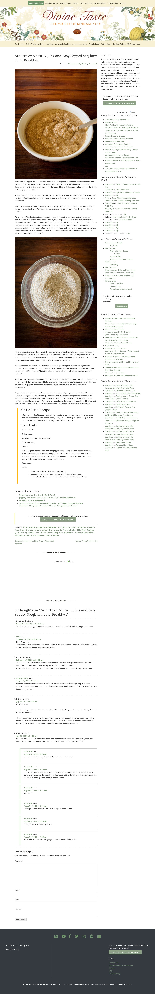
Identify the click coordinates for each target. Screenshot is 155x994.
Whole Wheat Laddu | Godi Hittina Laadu (122, 367)
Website (18, 909)
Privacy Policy (114, 973)
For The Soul (110, 267)
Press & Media (100, 3)
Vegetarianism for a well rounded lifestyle (122, 158)
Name (17, 890)
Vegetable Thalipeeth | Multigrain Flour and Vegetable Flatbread (48, 506)
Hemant (37, 530)
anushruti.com (65, 3)
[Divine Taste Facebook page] (71, 937)
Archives (50, 44)
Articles (112, 968)
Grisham (29, 530)
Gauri (107, 198)
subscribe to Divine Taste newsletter (58, 519)
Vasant (56, 535)
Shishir (50, 533)
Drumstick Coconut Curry (115, 373)
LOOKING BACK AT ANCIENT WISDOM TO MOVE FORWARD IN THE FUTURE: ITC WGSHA (122, 130)
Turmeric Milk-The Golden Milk (128, 393)
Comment (18, 861)
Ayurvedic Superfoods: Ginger (117, 155)
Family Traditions (117, 283)
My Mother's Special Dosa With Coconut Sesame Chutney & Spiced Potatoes (122, 420)
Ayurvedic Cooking (63, 44)
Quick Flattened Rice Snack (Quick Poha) (37, 495)
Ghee (22, 530)
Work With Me (86, 3)
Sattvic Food (106, 44)
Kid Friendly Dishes (68, 530)
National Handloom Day (115, 141)
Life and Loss (115, 286)
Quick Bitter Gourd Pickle (126, 401)
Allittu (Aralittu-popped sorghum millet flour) (42, 527)
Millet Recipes (87, 530)
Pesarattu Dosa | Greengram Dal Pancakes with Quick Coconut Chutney (51, 503)
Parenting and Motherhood (121, 289)
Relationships (110, 281)
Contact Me (113, 963)
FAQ (110, 971)
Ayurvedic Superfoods (119, 251)
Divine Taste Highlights (35, 44)
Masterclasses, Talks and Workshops (120, 270)
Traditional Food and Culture (121, 259)
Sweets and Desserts (35, 535)
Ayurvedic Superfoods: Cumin (117, 144)
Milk (79, 530)
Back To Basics (70, 527)
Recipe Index (135, 44)
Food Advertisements (59, 561)
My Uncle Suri (110, 122)
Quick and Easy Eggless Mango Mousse (121, 375)
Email (17, 899)
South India (20, 535)
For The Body (110, 248)
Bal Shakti (114, 245)
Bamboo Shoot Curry (124, 445)
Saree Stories (115, 256)
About (122, 3)
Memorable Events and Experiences (120, 273)
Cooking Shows (51, 3)
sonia (18, 636)
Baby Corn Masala (112, 370)
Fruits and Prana (122, 190)
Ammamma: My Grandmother (117, 119)
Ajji (106, 166)
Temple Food (94, 44)
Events (75, 3)
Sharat (43, 533)
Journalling (114, 264)
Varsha (49, 535)
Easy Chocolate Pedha (114, 329)
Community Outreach (113, 243)
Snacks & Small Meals (85, 533)
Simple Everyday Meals (64, 533)
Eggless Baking (119, 44)
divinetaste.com (57, 984)
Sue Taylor (109, 203)
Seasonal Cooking (79, 44)
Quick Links (19, 44)
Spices (117, 253)
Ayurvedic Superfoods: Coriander (118, 147)
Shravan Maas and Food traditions (119, 138)
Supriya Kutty (22, 678)
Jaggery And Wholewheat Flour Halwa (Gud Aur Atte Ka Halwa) (47, 497)
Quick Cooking (21, 533)
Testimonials (113, 3)
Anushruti (93, 64)
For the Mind (110, 262)
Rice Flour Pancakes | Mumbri (32, 500)
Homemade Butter (123, 442)
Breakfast (81, 527)
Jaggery (45, 530)
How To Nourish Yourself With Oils (119, 125)
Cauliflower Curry (112, 345)
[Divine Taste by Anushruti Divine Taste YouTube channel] (64, 937)
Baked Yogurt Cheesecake (86, 541)
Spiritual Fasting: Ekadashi (115, 136)
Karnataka (54, 530)
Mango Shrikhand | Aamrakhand (118, 343)
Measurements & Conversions (121, 965)
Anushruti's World (36, 3)
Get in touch (122, 306)
